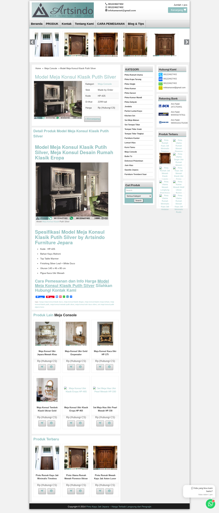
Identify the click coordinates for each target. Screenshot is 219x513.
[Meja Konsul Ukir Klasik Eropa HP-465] (76, 389)
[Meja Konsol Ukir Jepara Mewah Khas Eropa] (47, 333)
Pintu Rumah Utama (134, 75)
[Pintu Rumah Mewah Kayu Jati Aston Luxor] (106, 44)
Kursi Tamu (130, 147)
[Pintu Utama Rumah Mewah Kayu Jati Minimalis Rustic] (178, 204)
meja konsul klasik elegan (74, 302)
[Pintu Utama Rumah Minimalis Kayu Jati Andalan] (165, 202)
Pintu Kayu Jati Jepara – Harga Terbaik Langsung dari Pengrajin (118, 506)
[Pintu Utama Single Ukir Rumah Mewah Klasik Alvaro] (135, 44)
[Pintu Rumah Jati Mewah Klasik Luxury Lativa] (165, 44)
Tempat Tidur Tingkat (134, 134)
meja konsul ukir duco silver (86, 304)
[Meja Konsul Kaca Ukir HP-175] (105, 333)
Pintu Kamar (130, 88)
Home (38, 68)
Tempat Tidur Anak (133, 129)
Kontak (67, 23)
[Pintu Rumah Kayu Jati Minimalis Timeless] (47, 44)
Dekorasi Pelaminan (134, 161)
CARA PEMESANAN (111, 23)
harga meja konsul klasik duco (51, 302)
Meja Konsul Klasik (50, 222)
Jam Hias (129, 165)
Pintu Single (130, 84)
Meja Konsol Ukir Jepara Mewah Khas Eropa (47, 354)
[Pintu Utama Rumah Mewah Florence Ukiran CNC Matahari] (76, 44)
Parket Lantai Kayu (133, 111)
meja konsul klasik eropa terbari (97, 302)
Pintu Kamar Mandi (133, 97)
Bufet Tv (128, 156)
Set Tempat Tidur (132, 125)
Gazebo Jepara (131, 170)
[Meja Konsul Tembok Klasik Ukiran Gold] (47, 389)
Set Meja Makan (132, 120)
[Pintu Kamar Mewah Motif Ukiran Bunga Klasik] (178, 188)
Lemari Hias (130, 143)
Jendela (128, 106)
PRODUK (52, 23)
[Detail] (51, 367)
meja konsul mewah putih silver (62, 304)
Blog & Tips (136, 23)
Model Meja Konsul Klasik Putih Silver (75, 76)
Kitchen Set (130, 116)
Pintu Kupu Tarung (133, 79)
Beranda (36, 23)
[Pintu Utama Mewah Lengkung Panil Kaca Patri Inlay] (165, 188)
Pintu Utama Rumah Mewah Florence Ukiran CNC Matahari (76, 478)
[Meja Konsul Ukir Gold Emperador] (76, 333)
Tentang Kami (84, 23)
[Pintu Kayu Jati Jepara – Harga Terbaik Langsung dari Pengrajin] (63, 9)
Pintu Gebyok (131, 102)
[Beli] (42, 367)
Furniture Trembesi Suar (136, 174)
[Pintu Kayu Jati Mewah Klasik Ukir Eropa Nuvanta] (178, 175)
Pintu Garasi (130, 93)
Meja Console (50, 68)
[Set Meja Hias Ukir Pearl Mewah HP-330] (105, 389)
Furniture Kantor (132, 138)
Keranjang (177, 10)
